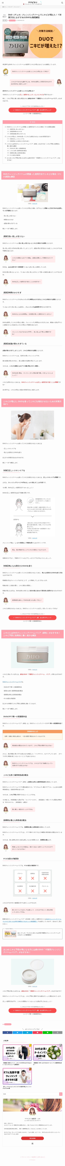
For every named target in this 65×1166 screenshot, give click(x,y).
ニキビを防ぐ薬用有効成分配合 (18, 150)
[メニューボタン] (3, 3)
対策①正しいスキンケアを (17, 139)
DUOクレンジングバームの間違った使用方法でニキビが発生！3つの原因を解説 (31, 127)
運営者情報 (33, 1138)
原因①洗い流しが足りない (17, 129)
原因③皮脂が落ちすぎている (18, 133)
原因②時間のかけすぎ (16, 131)
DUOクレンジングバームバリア (12, 682)
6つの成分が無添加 (15, 155)
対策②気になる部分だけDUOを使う (19, 141)
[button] (7, 1032)
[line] (32, 1144)
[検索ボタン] (62, 3)
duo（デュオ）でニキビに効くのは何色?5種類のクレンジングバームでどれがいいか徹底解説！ (39, 934)
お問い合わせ (41, 1157)
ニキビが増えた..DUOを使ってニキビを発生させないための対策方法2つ (29, 136)
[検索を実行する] (60, 1094)
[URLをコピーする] (57, 1032)
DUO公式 (34, 203)
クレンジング (12, 20)
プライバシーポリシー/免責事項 (28, 1157)
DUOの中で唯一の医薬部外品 (18, 148)
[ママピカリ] (32, 3)
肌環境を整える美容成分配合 (18, 153)
